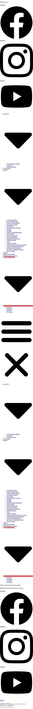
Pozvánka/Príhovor (12, 237)
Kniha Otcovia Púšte (8, 254)
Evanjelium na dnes (12, 224)
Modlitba (9, 231)
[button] (16, 348)
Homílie (9, 229)
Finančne (9, 307)
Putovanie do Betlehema (13, 238)
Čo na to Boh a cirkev (13, 221)
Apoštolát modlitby (12, 220)
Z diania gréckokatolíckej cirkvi (15, 246)
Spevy (8, 242)
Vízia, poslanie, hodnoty (13, 164)
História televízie (11, 167)
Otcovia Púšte (10, 234)
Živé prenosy (6, 168)
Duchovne (9, 309)
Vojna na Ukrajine (11, 243)
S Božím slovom (11, 240)
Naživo (5, 252)
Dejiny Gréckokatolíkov (13, 223)
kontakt (2, 700)
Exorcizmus (10, 226)
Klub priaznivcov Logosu (10, 255)
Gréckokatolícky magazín (13, 228)
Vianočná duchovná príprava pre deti (16, 245)
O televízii (9, 165)
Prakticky (9, 310)
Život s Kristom (11, 251)
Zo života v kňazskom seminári (15, 249)
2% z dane (9, 312)
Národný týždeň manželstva (14, 232)
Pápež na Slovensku (12, 235)
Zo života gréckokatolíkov (14, 248)
